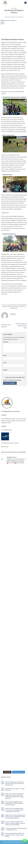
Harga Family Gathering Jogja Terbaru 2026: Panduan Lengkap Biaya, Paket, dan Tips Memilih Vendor (15, 816)
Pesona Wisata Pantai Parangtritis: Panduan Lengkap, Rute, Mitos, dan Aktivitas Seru (14, 783)
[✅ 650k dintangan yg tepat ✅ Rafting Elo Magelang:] (14, 671)
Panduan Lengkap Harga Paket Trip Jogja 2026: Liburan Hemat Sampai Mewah (14, 835)
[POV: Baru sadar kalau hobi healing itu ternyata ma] (14, 518)
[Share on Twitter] (12, 299)
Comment (6, 342)
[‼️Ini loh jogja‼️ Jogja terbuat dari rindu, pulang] (14, 610)
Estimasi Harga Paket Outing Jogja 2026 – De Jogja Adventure (16, 828)
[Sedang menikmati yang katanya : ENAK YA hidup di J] (14, 488)
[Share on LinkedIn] (21, 299)
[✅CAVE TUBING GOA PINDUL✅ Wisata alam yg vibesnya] (14, 686)
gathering (24, 305)
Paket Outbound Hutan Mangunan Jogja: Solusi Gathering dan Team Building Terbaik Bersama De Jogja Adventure (14, 796)
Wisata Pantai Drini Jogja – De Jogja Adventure (14, 789)
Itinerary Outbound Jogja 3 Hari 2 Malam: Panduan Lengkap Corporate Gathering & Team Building (15, 823)
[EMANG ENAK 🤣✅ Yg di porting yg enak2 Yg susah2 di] (14, 716)
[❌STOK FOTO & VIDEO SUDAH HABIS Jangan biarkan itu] (14, 625)
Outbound (14, 8)
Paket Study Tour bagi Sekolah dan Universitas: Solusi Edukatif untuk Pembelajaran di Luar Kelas (14, 810)
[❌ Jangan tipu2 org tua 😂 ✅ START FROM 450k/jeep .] (14, 640)
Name (5, 355)
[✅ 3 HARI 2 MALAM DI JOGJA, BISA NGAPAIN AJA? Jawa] (14, 594)
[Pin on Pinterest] (18, 299)
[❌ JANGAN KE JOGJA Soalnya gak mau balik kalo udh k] (14, 579)
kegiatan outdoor (6, 306)
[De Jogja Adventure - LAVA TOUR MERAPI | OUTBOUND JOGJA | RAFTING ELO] (5, 2)
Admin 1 (22, 17)
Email (5, 362)
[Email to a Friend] (15, 299)
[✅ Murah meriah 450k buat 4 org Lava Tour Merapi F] (14, 732)
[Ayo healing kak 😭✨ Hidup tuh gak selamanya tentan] (14, 503)
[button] (25, 2)
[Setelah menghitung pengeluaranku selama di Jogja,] (14, 549)
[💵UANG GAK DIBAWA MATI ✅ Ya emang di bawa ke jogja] (14, 655)
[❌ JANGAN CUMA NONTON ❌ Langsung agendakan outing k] (14, 747)
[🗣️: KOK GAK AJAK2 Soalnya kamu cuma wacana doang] (14, 701)
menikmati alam (14, 306)
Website (5, 370)
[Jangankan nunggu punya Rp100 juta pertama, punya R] (14, 533)
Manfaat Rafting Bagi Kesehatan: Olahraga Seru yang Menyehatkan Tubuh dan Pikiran (14, 803)
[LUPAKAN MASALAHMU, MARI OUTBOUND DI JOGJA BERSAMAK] (14, 564)
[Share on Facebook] (9, 299)
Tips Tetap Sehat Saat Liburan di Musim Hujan (21, 325)
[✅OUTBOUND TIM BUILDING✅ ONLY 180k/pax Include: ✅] (14, 762)
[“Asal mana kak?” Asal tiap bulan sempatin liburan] (14, 472)
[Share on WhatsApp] (7, 299)
